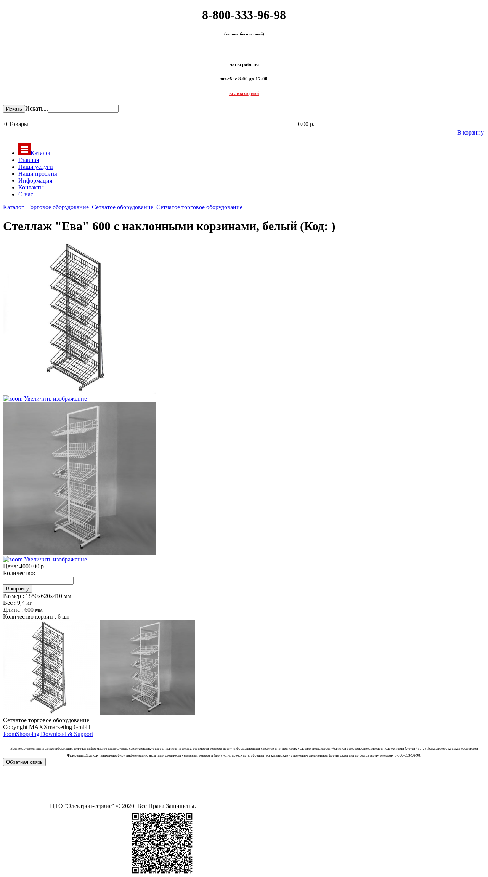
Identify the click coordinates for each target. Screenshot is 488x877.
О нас (25, 194)
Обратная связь (24, 762)
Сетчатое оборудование (122, 207)
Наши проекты (37, 173)
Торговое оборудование (58, 207)
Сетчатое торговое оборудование (199, 207)
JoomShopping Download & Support (48, 734)
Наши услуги (35, 167)
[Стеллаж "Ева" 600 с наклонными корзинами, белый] (50, 667)
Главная (28, 160)
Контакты (31, 187)
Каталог (40, 153)
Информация (35, 180)
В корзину (470, 132)
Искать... (36, 108)
